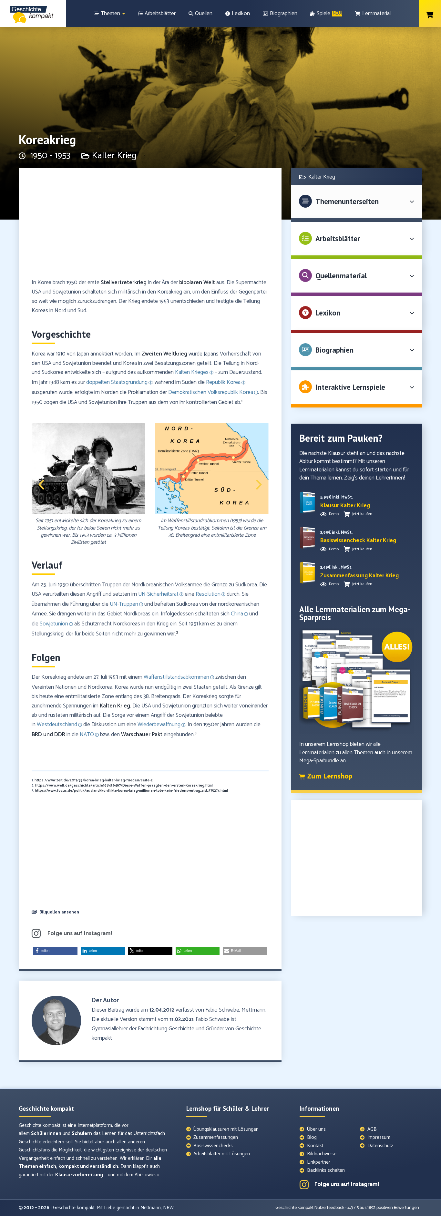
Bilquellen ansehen (59, 912)
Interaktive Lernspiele (350, 387)
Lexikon (327, 312)
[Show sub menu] (123, 13)
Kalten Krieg (115, 705)
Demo (334, 514)
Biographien (334, 350)
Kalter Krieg (114, 155)
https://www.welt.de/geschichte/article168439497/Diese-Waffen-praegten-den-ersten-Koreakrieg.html (124, 785)
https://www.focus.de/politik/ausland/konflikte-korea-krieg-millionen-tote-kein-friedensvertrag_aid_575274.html (131, 791)
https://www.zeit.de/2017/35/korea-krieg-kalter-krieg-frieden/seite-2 (94, 780)
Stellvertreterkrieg (124, 282)
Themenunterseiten (347, 201)
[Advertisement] (150, 226)
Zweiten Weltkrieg (164, 353)
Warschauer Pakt (141, 734)
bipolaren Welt (197, 282)
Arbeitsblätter (337, 238)
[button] (41, 484)
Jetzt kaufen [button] (362, 514)
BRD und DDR (48, 734)
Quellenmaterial (341, 275)
